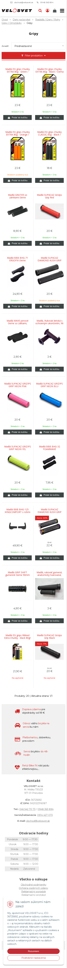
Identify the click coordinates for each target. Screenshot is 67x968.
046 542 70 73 (27, 809)
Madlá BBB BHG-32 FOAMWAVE (49, 448)
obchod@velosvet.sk (23, 2)
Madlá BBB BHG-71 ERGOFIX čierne (17, 259)
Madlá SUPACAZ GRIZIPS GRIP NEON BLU (49, 385)
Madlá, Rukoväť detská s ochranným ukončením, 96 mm (49, 323)
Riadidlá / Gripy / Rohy (47, 19)
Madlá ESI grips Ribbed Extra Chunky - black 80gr (17, 636)
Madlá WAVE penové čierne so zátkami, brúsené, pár (17, 323)
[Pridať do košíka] (17, 117)
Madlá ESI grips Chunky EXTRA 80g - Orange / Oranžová (17, 135)
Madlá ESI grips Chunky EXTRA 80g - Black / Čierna (49, 70)
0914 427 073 (45, 815)
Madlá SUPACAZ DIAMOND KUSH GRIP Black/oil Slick (49, 512)
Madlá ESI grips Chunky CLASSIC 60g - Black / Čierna (49, 135)
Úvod (5, 19)
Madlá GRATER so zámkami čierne (17, 196)
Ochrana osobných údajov (33, 888)
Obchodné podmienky (33, 884)
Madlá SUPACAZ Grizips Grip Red (49, 196)
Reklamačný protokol (33, 894)
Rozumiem (33, 951)
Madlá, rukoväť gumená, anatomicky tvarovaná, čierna (49, 575)
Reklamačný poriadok (33, 891)
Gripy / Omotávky (12, 23)
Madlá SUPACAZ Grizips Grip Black (49, 636)
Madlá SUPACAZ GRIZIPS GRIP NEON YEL (17, 448)
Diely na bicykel (21, 19)
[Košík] (55, 10)
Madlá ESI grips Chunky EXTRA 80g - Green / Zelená (17, 72)
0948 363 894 (47, 2)
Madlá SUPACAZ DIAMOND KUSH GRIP (49, 259)
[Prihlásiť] (47, 10)
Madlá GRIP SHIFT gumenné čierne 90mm (17, 573)
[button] (40, 10)
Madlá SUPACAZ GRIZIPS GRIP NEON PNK (17, 385)
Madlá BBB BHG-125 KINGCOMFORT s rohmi (17, 510)
